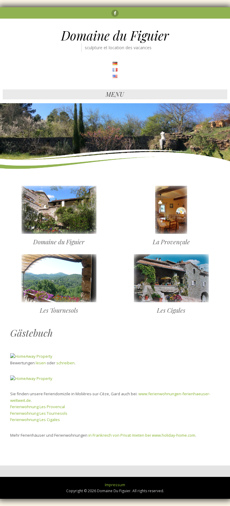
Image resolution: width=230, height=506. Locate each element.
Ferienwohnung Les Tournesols (38, 413)
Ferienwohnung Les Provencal (37, 406)
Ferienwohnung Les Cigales (35, 419)
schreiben (65, 363)
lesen (41, 363)
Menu (115, 94)
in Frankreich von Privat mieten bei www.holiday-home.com (141, 435)
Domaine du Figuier (115, 35)
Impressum (115, 484)
